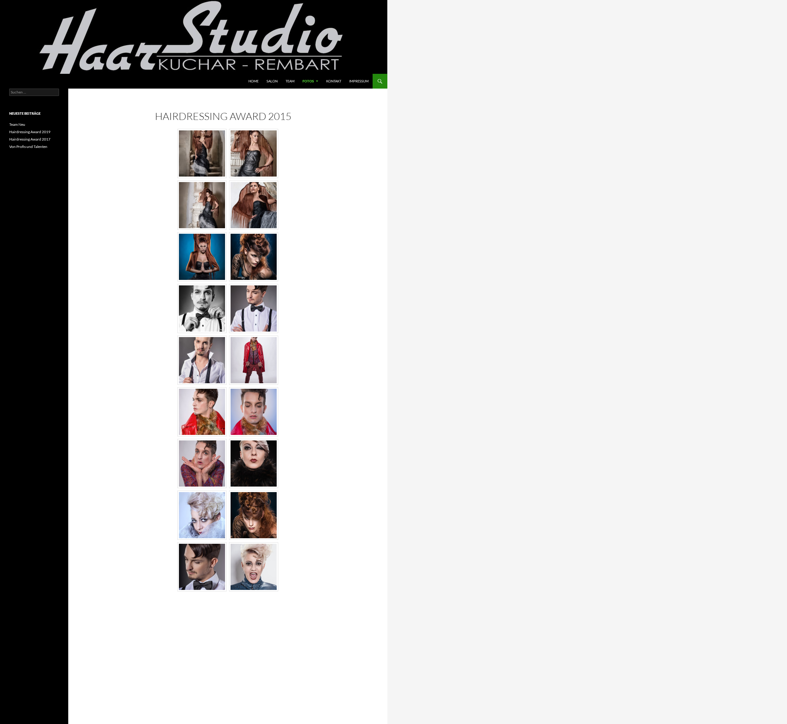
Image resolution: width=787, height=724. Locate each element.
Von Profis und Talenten (28, 146)
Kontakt (333, 81)
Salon (272, 81)
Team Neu (17, 124)
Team (290, 81)
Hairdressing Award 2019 (29, 131)
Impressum (359, 81)
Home (253, 81)
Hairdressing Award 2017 (29, 139)
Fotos (308, 81)
